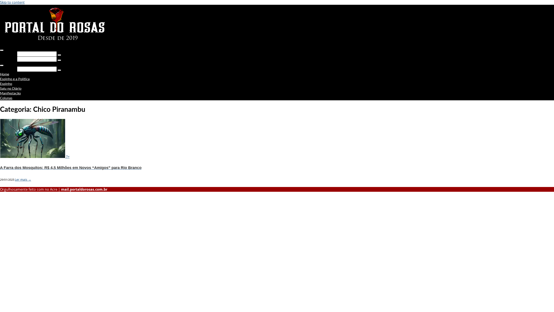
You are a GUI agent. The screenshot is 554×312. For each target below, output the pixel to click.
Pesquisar (8, 53)
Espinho (6, 84)
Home (4, 74)
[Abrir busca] (1, 50)
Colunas (6, 98)
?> (67, 156)
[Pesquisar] (59, 55)
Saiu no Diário (10, 88)
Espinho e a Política (15, 79)
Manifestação (10, 93)
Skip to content (12, 2)
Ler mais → (23, 179)
